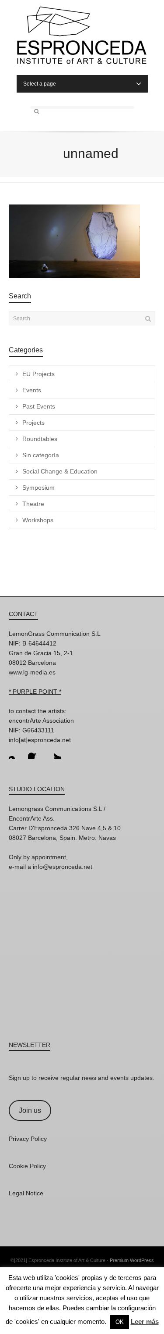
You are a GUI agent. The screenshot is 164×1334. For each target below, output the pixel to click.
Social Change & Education (60, 471)
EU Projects (38, 373)
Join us (30, 1110)
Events (31, 390)
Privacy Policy (28, 1138)
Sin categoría (40, 455)
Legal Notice (26, 1193)
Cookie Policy (27, 1165)
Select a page (39, 84)
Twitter (54, 752)
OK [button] (119, 1322)
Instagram (16, 752)
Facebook (35, 752)
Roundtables (39, 438)
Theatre (33, 503)
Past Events (38, 406)
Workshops (37, 520)
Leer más (145, 1321)
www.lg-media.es (32, 672)
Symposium (38, 487)
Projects (33, 422)
